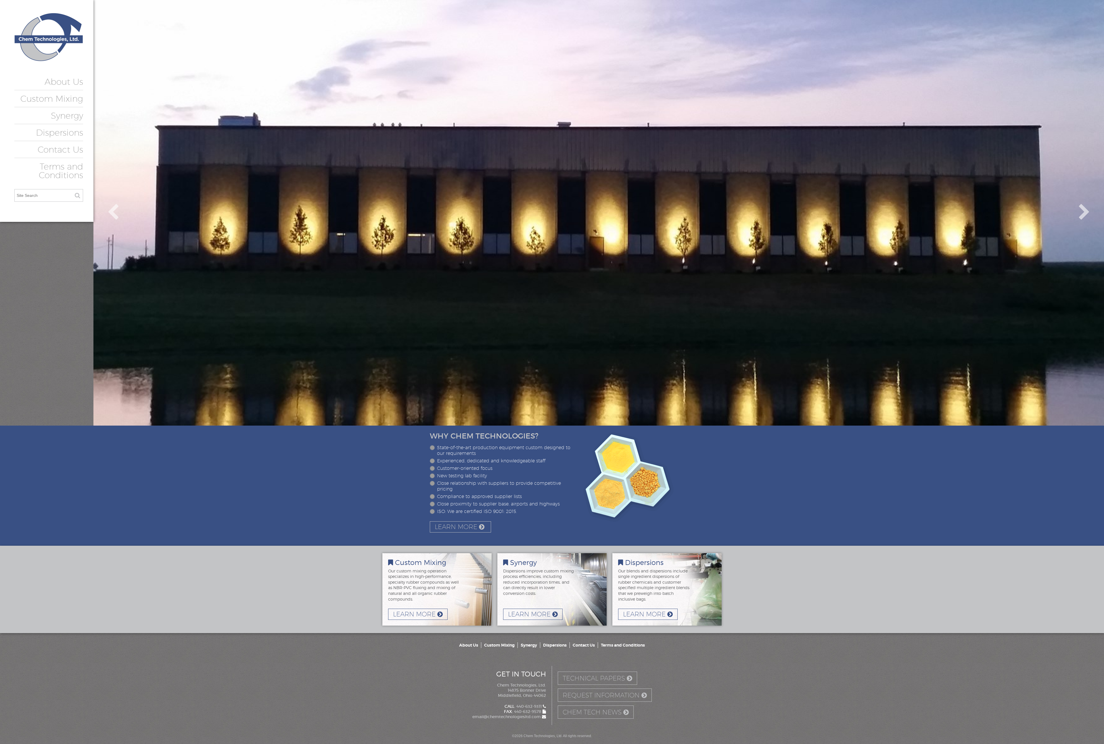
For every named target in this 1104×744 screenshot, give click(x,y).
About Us (64, 81)
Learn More (457, 526)
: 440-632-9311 (524, 706)
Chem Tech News (593, 712)
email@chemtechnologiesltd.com (507, 716)
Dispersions (59, 132)
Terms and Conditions (61, 170)
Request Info (601, 695)
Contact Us (60, 149)
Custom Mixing (51, 98)
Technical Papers (595, 678)
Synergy (67, 115)
